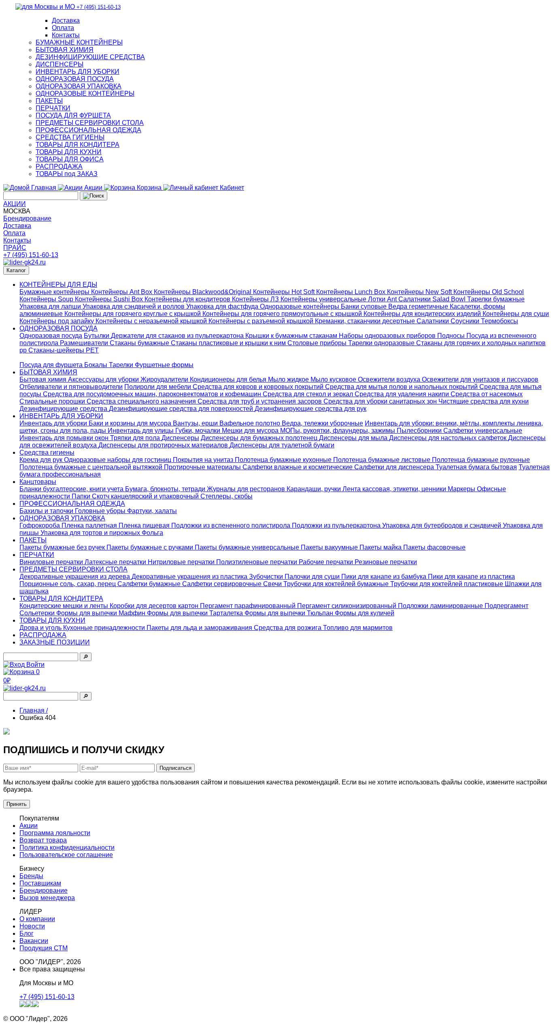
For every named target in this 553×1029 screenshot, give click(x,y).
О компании (37, 918)
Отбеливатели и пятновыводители (71, 386)
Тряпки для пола (136, 437)
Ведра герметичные (419, 306)
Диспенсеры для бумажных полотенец (260, 437)
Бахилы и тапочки (47, 510)
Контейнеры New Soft (420, 291)
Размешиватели (85, 342)
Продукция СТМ (43, 948)
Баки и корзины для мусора (131, 423)
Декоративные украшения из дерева (75, 576)
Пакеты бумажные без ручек (62, 547)
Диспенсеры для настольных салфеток (448, 437)
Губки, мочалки (198, 430)
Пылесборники (420, 430)
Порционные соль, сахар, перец (68, 583)
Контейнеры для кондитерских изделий (423, 313)
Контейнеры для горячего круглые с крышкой (133, 313)
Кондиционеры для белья (229, 379)
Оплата (63, 27)
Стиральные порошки (53, 401)
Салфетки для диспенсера (395, 467)
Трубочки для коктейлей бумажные (336, 583)
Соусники (466, 321)
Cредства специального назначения (142, 401)
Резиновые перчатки (386, 562)
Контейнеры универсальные (324, 299)
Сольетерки (37, 613)
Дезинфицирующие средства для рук (310, 408)
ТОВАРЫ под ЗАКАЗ (67, 173)
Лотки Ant (383, 299)
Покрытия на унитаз (204, 459)
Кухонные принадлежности (105, 627)
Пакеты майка (381, 547)
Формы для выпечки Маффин (101, 613)
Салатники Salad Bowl (432, 299)
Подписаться (175, 768)
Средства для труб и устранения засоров (260, 401)
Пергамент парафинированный (248, 605)
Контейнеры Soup (47, 299)
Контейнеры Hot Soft (284, 291)
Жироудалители (165, 379)
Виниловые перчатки (52, 562)
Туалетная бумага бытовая (476, 467)
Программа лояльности (54, 832)
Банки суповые (364, 306)
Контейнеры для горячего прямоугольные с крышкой (283, 313)
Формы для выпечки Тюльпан (290, 613)
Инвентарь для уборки (54, 423)
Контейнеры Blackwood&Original (203, 291)
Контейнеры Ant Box (122, 291)
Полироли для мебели (158, 386)
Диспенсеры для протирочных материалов (164, 445)
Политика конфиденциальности (67, 847)
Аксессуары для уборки (104, 379)
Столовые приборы (317, 342)
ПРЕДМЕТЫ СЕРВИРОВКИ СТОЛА (90, 122)
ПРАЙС (14, 247)
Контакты (66, 35)
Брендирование (27, 218)
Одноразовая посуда (50, 335)
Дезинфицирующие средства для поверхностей (182, 408)
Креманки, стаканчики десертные (366, 321)
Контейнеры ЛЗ (256, 299)
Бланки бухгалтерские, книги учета (72, 488)
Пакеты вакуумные (330, 547)
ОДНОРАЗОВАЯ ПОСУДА (75, 78)
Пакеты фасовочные (434, 547)
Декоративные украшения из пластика (190, 576)
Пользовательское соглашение (66, 854)
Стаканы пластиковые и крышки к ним (229, 342)
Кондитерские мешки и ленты (64, 605)
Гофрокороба (40, 525)
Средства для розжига (288, 627)
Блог (26, 933)
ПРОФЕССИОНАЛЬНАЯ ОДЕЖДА (88, 130)
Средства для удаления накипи (403, 394)
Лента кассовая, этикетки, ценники (395, 488)
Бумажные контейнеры (55, 291)
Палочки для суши (313, 576)
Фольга (152, 532)
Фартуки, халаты (152, 510)
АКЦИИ (14, 203)
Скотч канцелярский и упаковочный (146, 496)
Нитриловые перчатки (182, 562)
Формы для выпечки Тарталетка (196, 613)
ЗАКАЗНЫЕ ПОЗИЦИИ (54, 642)
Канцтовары (37, 481)
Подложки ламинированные (441, 605)
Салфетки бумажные (149, 583)
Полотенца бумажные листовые (382, 459)
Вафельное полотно (250, 423)
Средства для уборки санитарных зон (380, 401)
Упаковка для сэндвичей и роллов (134, 306)
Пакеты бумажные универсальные (248, 547)
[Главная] (24, 262)
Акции (28, 825)
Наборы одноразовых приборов (388, 335)
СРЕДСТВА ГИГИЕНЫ (70, 137)
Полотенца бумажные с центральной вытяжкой (91, 467)
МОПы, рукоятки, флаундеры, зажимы (338, 430)
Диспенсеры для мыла (354, 437)
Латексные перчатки (116, 562)
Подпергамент (506, 605)
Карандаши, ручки (314, 488)
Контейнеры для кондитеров (188, 299)
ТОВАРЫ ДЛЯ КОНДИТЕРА (77, 144)
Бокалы (96, 364)
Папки (82, 496)
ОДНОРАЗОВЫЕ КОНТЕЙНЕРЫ (85, 93)
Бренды (31, 875)
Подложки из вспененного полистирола (231, 525)
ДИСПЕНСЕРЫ (59, 64)
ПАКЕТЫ (49, 100)
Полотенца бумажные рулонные (481, 459)
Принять (16, 804)
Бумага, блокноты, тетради (166, 488)
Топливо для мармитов (358, 627)
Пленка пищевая (145, 525)
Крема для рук (41, 459)
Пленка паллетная (90, 525)
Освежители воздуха (390, 379)
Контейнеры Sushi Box (110, 299)
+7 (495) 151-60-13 (30, 254)
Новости (32, 926)
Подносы (451, 335)
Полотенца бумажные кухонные (284, 459)
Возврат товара (43, 840)
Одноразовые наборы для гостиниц (118, 459)
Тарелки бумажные (496, 299)
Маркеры (462, 488)
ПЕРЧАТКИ (53, 108)
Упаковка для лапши (51, 306)
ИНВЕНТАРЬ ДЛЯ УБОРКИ (77, 71)
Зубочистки (267, 576)
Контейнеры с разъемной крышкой (261, 321)
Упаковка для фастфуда (223, 306)
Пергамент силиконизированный (347, 605)
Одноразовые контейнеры (300, 306)
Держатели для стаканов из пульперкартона (178, 335)
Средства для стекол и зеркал (309, 394)
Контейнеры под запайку (57, 321)
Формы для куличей (364, 613)
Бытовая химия (43, 379)
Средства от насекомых (487, 394)
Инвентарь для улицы (141, 430)
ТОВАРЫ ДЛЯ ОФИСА (70, 159)
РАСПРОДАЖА (59, 166)
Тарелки (122, 364)
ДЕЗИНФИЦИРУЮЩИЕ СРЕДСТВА (90, 57)
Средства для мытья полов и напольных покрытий (402, 386)
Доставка (66, 20)
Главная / (33, 710)
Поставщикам (40, 883)
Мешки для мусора (251, 430)
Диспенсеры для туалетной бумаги (282, 445)
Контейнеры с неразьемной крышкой (152, 321)
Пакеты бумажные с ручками (150, 547)
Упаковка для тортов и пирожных (91, 532)
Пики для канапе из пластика (471, 576)
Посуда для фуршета (51, 364)
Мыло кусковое (334, 379)
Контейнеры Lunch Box (351, 291)
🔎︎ (85, 657)
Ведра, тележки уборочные (322, 423)
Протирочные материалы (203, 467)
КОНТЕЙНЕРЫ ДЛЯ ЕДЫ (58, 284)
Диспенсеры (180, 437)
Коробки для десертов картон (155, 605)
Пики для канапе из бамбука (384, 576)
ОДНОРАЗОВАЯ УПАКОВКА (78, 86)
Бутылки (97, 335)
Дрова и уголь (41, 627)
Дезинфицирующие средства (64, 408)
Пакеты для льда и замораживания (200, 627)
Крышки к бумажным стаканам (292, 335)
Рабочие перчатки (327, 562)
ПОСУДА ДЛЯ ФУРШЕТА (73, 115)
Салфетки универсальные (482, 430)
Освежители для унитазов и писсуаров (480, 379)
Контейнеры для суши (516, 313)
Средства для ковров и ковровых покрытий (259, 386)
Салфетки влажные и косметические (298, 467)
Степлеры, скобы (226, 496)
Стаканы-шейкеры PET (63, 350)
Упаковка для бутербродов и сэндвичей (442, 525)
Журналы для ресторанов (247, 488)
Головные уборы (101, 510)
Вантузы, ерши (196, 423)
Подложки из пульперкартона (337, 525)
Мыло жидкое (289, 379)
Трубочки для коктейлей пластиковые (447, 583)
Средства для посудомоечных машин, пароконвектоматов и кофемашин (153, 394)
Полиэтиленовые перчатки (257, 562)
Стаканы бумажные (140, 342)
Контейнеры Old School (488, 291)
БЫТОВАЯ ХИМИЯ (65, 49)
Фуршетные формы (164, 364)
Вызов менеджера (47, 897)
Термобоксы (499, 321)
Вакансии (33, 940)
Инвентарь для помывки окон (64, 437)
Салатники (434, 321)
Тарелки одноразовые (382, 342)
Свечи (273, 583)
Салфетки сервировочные (222, 583)
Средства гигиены (46, 452)
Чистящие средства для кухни (483, 401)
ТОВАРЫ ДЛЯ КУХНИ (69, 151)
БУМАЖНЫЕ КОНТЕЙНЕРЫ (79, 42)
